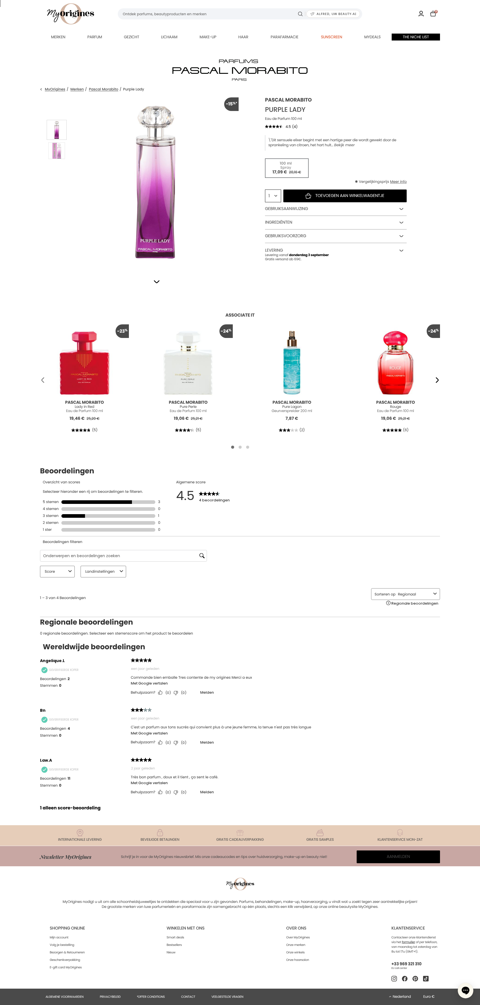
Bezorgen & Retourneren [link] (67, 952)
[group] (155, 180)
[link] (421, 14)
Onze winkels (295, 952)
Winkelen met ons (186, 928)
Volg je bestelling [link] (62, 945)
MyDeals (372, 37)
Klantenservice (408, 928)
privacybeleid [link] (110, 996)
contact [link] (188, 996)
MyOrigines (55, 89)
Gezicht (131, 37)
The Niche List (416, 37)
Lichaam (169, 37)
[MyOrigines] (70, 13)
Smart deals (175, 937)
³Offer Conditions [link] (151, 996)
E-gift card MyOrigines (66, 967)
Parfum (94, 37)
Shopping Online (67, 928)
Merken (58, 37)
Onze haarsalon (297, 960)
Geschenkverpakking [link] (65, 960)
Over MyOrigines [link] (298, 937)
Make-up (207, 37)
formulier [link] (408, 942)
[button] (156, 281)
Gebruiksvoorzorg (285, 236)
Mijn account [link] (59, 937)
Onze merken (295, 945)
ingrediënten (278, 222)
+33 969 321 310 (406, 964)
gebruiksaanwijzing (286, 209)
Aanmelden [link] (398, 857)
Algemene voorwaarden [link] (65, 996)
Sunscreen (331, 37)
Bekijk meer (344, 145)
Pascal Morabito (103, 89)
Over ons (296, 928)
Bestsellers (174, 945)
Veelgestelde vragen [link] (227, 996)
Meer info (398, 181)
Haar (243, 37)
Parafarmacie (284, 37)
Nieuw (171, 952)
